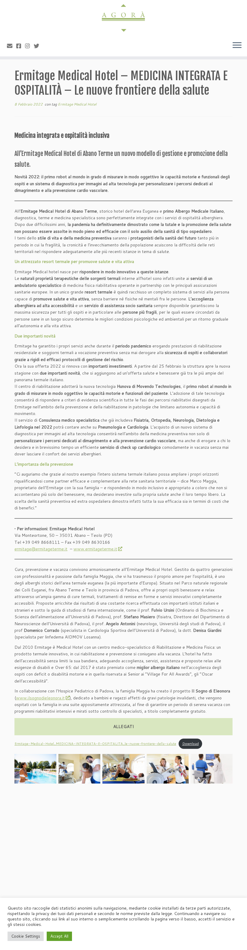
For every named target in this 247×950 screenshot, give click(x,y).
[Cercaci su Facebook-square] (20, 46)
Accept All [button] (59, 936)
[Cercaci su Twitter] (38, 46)
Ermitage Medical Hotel (77, 104)
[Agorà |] (123, 18)
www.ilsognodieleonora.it (40, 698)
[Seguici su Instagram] (29, 46)
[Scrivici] (11, 46)
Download (190, 743)
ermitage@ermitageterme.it (40, 549)
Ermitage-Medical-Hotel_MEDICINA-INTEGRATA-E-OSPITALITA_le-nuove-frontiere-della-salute (95, 743)
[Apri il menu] (237, 45)
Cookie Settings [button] (25, 936)
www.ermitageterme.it (95, 549)
